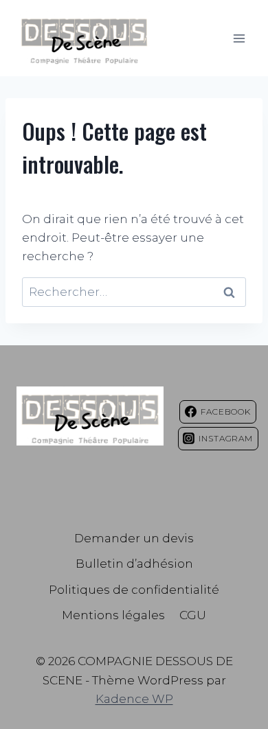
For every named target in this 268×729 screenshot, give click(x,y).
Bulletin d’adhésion (134, 563)
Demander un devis (134, 538)
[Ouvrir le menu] (239, 38)
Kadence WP (134, 699)
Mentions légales (113, 615)
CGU (192, 615)
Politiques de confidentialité (134, 590)
